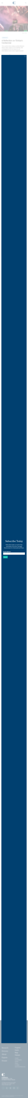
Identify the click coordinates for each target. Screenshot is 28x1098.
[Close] (25, 56)
